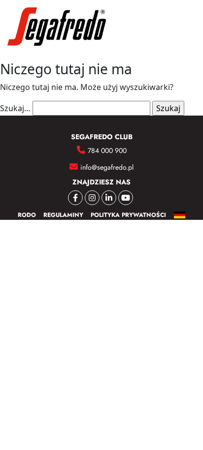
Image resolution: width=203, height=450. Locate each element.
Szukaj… (15, 108)
